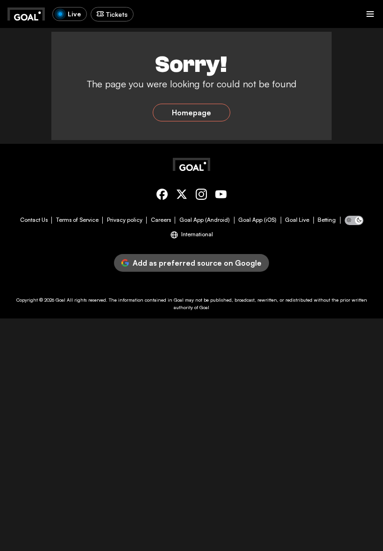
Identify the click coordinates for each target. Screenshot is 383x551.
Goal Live (297, 220)
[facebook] (162, 196)
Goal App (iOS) (257, 220)
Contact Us (34, 220)
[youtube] (220, 196)
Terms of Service (77, 220)
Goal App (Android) (204, 220)
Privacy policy (124, 220)
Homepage (191, 112)
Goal (60, 300)
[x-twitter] (181, 196)
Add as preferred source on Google (197, 263)
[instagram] (201, 196)
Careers (161, 220)
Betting (327, 220)
